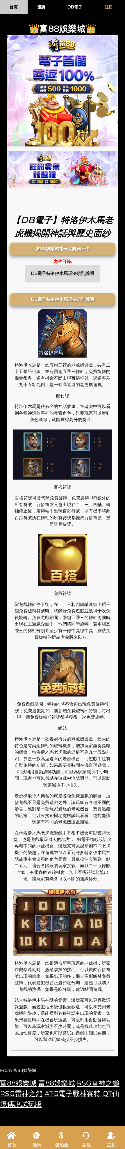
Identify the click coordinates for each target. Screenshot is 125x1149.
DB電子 (74, 7)
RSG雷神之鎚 (98, 1083)
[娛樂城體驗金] (62, 90)
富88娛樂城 (18, 1083)
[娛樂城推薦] (62, 170)
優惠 (41, 7)
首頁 (14, 7)
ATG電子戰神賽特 (72, 1093)
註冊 (109, 7)
